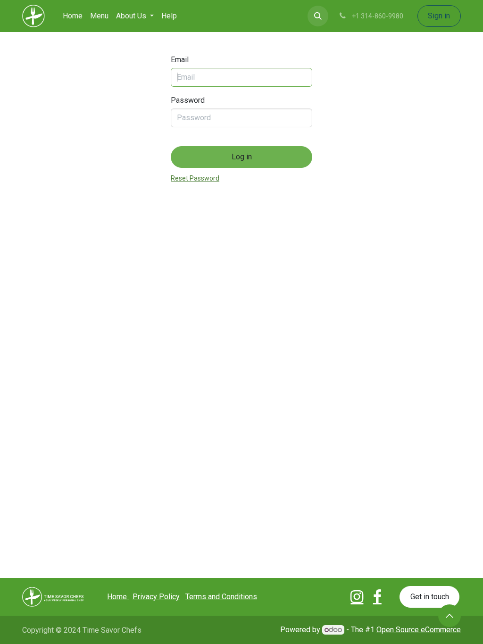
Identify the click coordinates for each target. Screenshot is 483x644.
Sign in (439, 15)
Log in (242, 156)
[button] (318, 16)
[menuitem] (72, 16)
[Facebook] (377, 597)
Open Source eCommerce (418, 629)
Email (180, 60)
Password (188, 100)
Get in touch (429, 596)
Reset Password (195, 178)
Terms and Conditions (221, 596)
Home (118, 596)
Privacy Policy (156, 596)
